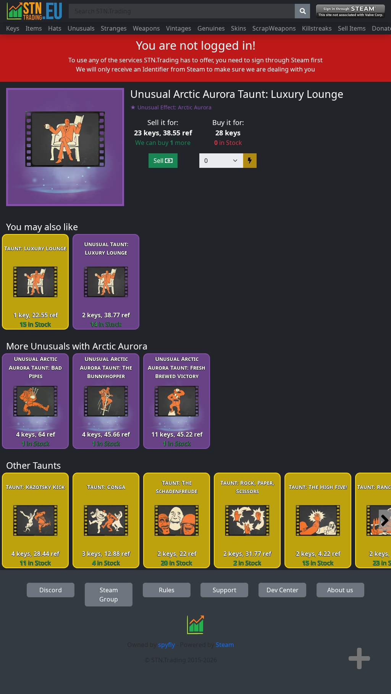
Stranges (114, 28)
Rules (166, 590)
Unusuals (81, 28)
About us (340, 590)
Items (34, 28)
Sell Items (352, 28)
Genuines (211, 28)
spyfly (166, 644)
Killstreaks (317, 28)
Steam (225, 644)
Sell (159, 160)
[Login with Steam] (350, 11)
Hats (54, 28)
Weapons (146, 28)
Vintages (178, 28)
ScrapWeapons (274, 28)
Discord (50, 590)
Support (224, 590)
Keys (12, 28)
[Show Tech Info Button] (359, 658)
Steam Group (108, 594)
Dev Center (283, 590)
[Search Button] (302, 11)
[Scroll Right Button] (384, 520)
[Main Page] (34, 11)
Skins (238, 28)
